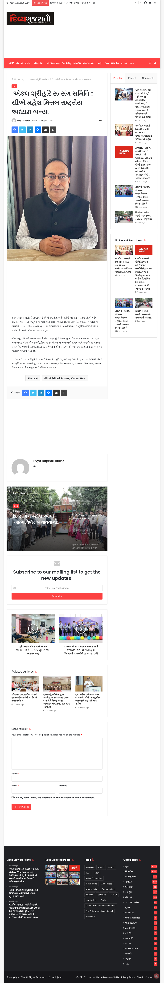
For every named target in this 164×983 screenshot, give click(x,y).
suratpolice (91, 900)
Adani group (91, 884)
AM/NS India (91, 889)
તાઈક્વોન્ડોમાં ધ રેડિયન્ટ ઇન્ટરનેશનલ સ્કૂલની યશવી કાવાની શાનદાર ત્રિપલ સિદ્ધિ (142, 195)
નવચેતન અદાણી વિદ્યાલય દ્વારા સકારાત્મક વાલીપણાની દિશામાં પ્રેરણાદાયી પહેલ (143, 132)
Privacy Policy (128, 977)
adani (96, 873)
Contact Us (151, 977)
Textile (104, 900)
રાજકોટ (128, 953)
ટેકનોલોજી (66, 63)
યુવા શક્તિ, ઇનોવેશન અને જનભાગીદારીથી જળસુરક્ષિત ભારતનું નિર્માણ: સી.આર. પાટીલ (87, 699)
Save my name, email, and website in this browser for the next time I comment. (54, 797)
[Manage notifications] (156, 976)
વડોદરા (128, 933)
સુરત (24, 79)
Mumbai (89, 894)
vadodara (90, 916)
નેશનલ (19, 63)
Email (15, 785)
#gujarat (90, 867)
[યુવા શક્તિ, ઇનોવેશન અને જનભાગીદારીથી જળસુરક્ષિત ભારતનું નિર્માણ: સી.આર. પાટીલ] (89, 684)
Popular (117, 78)
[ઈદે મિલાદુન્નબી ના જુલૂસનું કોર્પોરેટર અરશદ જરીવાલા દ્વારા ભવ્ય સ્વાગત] (74, 875)
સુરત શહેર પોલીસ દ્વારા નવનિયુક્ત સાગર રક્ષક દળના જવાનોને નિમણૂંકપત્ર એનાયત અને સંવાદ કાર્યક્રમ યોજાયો (56, 700)
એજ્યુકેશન (39, 63)
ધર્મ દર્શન (129, 887)
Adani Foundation (94, 878)
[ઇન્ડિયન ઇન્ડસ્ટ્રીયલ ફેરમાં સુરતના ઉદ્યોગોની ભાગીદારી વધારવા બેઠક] (25, 684)
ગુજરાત (28, 63)
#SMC (101, 867)
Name (15, 773)
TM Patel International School (99, 911)
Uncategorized (132, 917)
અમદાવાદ (129, 912)
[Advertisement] (111, 31)
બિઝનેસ (77, 63)
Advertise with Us (110, 977)
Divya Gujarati (55, 977)
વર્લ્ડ (127, 964)
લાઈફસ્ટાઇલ (88, 63)
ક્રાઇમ (124, 63)
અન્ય (131, 63)
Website (63, 785)
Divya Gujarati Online (27, 120)
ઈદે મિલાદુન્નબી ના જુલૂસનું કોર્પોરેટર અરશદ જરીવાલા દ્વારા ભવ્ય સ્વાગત (80, 2)
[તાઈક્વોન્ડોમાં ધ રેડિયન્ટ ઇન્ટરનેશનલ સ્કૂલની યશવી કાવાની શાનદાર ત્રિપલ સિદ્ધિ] (124, 191)
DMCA (140, 977)
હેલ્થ (107, 63)
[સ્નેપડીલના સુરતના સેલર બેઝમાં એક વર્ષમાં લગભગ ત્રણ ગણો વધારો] (50, 882)
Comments (148, 78)
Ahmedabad (106, 884)
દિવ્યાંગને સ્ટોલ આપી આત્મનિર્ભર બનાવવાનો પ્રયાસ (143, 216)
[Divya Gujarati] (30, 18)
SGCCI (114, 894)
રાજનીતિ (115, 63)
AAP (88, 873)
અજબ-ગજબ (131, 948)
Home (11, 63)
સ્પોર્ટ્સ (99, 63)
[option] (57, 519)
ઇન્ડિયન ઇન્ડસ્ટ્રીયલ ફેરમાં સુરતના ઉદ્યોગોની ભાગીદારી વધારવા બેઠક (24, 697)
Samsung (102, 894)
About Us (94, 977)
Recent (132, 78)
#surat (34, 378)
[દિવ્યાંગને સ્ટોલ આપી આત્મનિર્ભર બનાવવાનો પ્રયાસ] (124, 217)
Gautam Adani (108, 889)
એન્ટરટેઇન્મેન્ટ (53, 63)
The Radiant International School (100, 905)
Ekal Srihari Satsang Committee (65, 378)
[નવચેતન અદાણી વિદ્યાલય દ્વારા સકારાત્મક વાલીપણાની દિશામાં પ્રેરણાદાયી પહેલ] (124, 130)
